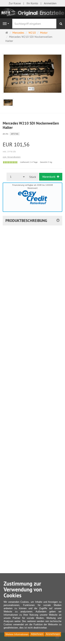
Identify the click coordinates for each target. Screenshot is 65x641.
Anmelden (50, 3)
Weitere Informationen (16, 634)
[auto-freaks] (32, 12)
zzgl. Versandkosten (12, 157)
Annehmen (53, 634)
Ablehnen (37, 634)
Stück (32, 177)
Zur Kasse (15, 3)
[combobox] (17, 177)
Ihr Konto (32, 3)
